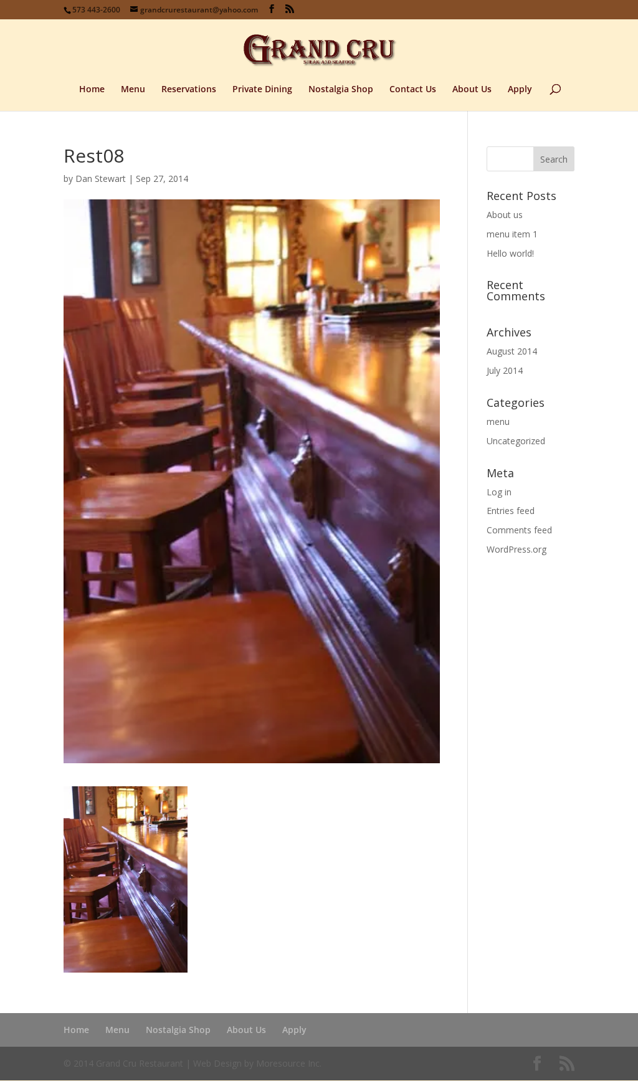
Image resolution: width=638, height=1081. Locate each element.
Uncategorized (516, 441)
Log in (499, 492)
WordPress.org (516, 549)
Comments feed (519, 530)
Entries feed (511, 511)
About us (505, 215)
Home (92, 90)
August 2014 (512, 351)
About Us (472, 90)
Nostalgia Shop (340, 90)
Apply (520, 90)
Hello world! (510, 253)
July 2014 (505, 370)
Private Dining (262, 90)
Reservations (188, 90)
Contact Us (412, 90)
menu (498, 421)
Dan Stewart (100, 178)
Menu (133, 90)
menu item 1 (512, 234)
